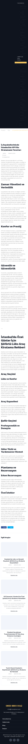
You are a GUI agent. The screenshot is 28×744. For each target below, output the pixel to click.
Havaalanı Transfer (23, 47)
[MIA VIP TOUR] (14, 698)
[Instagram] (14, 740)
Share (4, 527)
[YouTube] (18, 740)
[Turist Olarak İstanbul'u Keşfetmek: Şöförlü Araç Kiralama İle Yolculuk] (14, 658)
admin (4, 153)
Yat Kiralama (22, 12)
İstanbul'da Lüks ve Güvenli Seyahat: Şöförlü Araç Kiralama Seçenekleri (14, 561)
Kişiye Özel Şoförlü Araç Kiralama (23, 27)
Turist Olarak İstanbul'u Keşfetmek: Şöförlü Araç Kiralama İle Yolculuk (14, 670)
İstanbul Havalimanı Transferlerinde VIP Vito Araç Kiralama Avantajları (14, 634)
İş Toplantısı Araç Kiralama (22, 33)
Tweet (11, 527)
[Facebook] (10, 740)
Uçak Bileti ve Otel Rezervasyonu (23, 7)
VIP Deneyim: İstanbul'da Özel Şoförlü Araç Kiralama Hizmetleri (14, 597)
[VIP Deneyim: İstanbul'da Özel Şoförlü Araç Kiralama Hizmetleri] (14, 587)
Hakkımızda (20, 56)
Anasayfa (3, 130)
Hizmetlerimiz (20, 3)
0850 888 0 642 (14, 706)
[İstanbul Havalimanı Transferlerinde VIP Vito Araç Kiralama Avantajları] (14, 622)
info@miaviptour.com (14, 709)
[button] (21, 62)
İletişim (19, 60)
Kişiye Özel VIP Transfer (22, 44)
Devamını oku (14, 575)
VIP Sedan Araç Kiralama (22, 16)
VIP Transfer (22, 51)
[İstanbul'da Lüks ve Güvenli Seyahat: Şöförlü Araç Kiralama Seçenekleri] (14, 549)
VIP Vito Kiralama (23, 54)
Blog (18, 58)
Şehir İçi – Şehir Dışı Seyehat (23, 21)
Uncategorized (5, 157)
